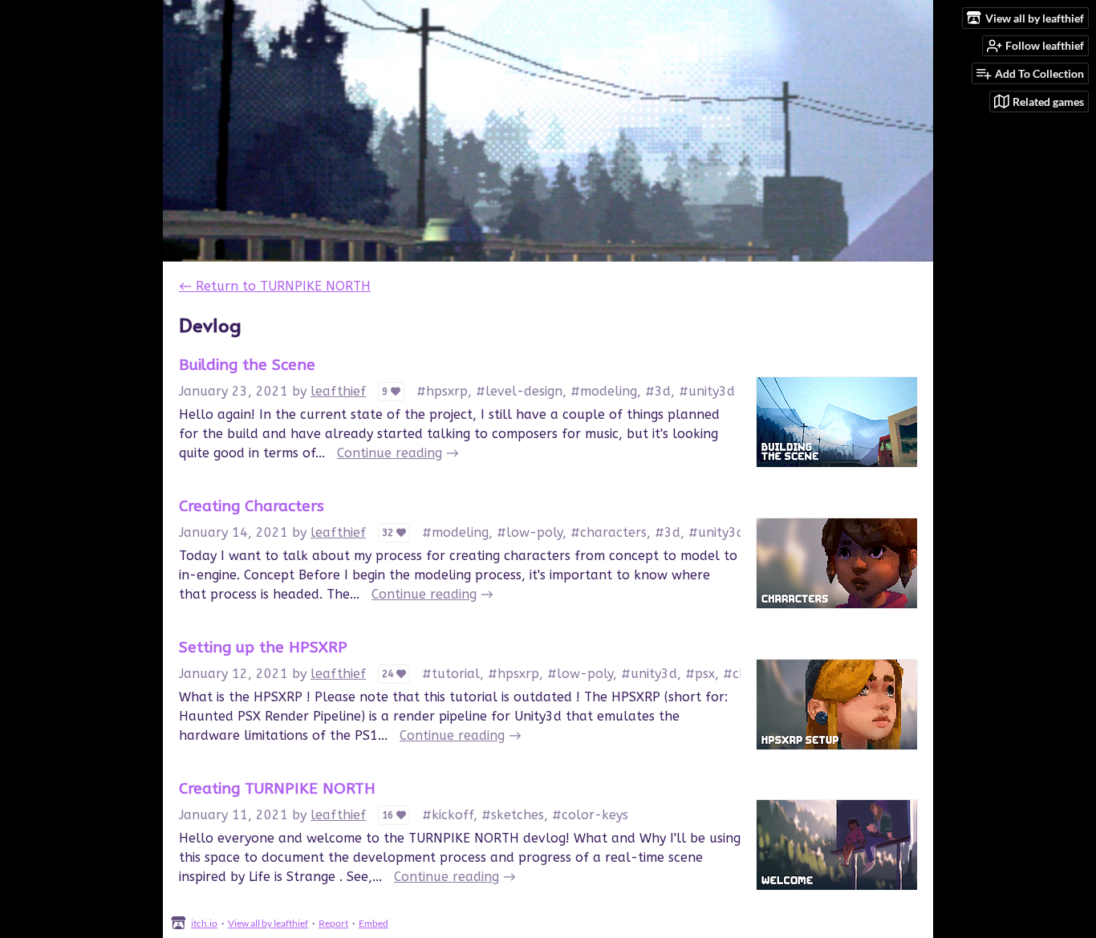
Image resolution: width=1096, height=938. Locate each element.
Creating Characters (251, 506)
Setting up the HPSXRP (263, 647)
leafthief (338, 391)
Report (333, 923)
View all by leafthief (268, 923)
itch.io (204, 923)
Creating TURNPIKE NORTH (277, 788)
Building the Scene (247, 364)
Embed (373, 923)
